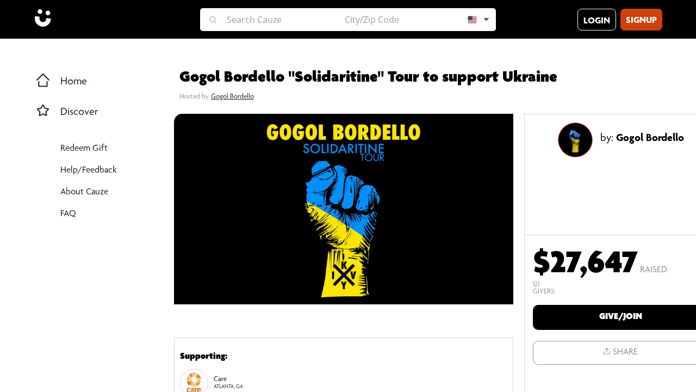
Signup (641, 21)
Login (596, 21)
